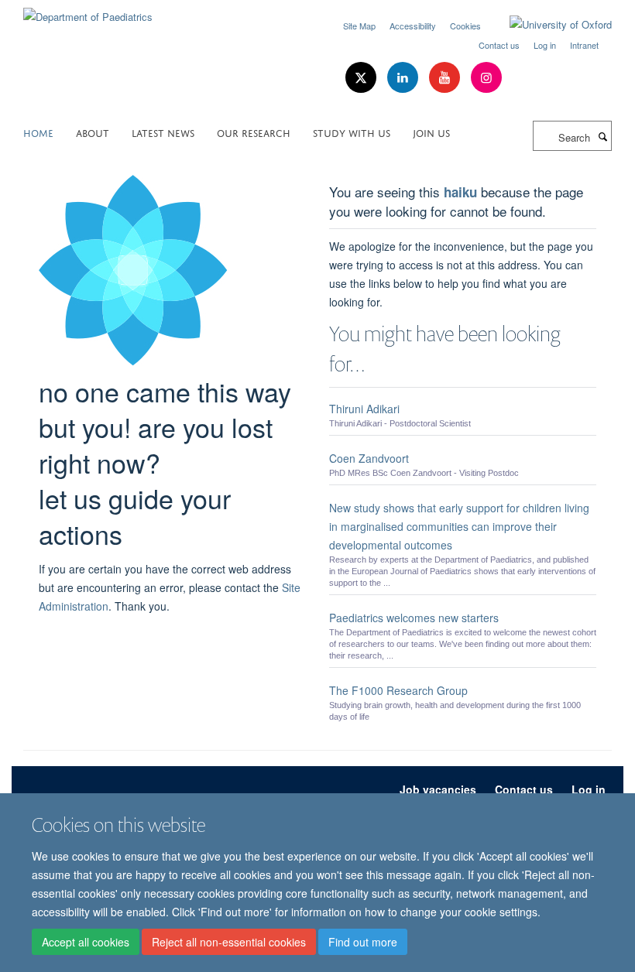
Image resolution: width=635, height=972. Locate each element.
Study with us (351, 132)
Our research (253, 132)
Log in (545, 45)
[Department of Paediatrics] (88, 11)
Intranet (584, 45)
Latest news (163, 132)
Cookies (465, 25)
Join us (431, 132)
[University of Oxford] (549, 24)
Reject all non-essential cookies (229, 942)
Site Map (359, 25)
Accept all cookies (85, 942)
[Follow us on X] (362, 77)
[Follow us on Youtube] (446, 77)
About (92, 132)
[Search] (602, 136)
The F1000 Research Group (398, 690)
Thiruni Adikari (364, 408)
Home (38, 132)
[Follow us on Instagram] (486, 77)
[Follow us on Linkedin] (404, 77)
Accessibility (413, 25)
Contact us (499, 45)
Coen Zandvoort (369, 458)
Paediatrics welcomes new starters (414, 617)
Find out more (362, 942)
